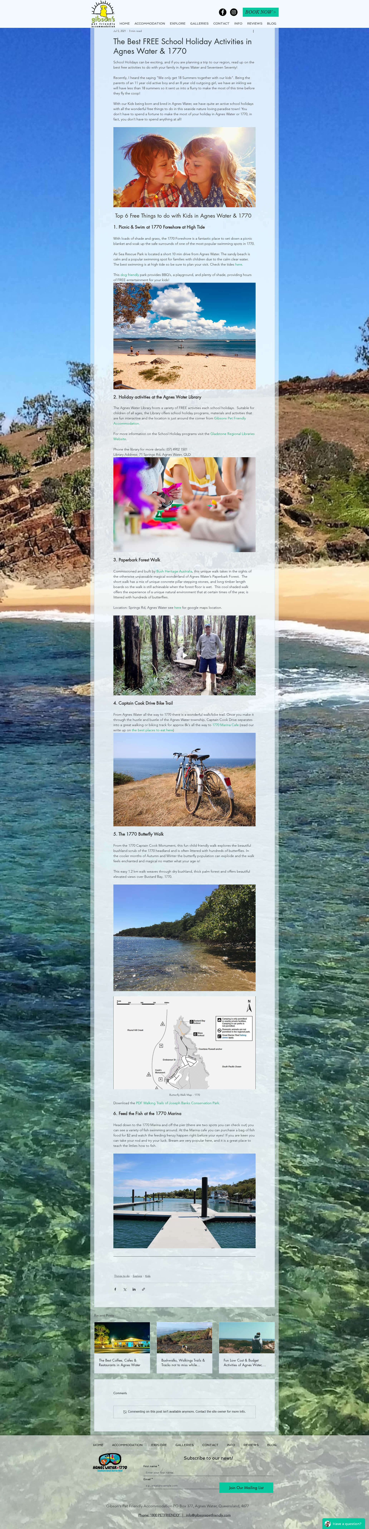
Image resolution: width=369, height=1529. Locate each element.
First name (151, 1466)
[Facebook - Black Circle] (222, 12)
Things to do (122, 1276)
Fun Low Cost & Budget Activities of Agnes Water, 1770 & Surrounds (243, 1362)
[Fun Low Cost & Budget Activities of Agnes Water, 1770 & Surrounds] (247, 1337)
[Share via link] (143, 1289)
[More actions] (253, 31)
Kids (147, 1276)
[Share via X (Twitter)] (124, 1289)
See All (270, 1315)
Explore (137, 1276)
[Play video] (184, 655)
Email (148, 1479)
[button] (238, 23)
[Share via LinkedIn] (134, 1289)
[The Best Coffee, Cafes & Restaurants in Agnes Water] (122, 1337)
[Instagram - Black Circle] (234, 12)
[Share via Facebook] (115, 1289)
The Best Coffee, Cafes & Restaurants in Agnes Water (119, 1362)
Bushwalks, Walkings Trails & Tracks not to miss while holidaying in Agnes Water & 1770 (183, 1362)
